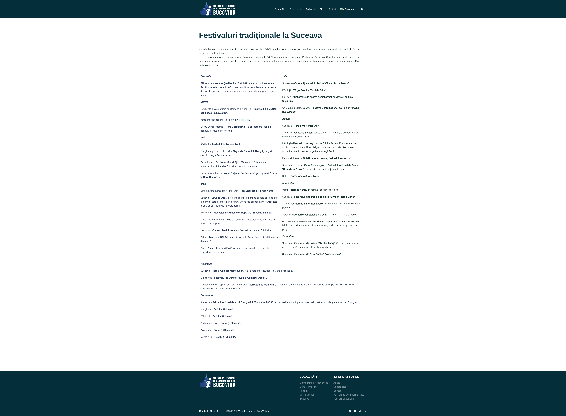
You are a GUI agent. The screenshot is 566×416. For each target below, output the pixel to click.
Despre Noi (280, 9)
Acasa (336, 382)
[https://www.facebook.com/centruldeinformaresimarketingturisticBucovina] (350, 411)
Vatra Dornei (307, 394)
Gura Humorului (308, 386)
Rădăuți (304, 390)
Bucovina (293, 9)
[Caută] (362, 9)
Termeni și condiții (343, 398)
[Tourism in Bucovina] (217, 9)
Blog (322, 9)
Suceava (304, 398)
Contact (332, 9)
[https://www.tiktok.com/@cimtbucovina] (360, 411)
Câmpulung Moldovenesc (314, 382)
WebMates (263, 411)
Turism (309, 9)
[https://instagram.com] (366, 411)
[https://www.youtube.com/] (355, 411)
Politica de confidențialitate (348, 394)
